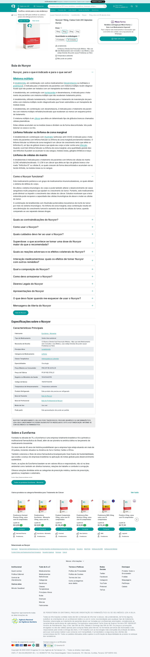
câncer (37, 118)
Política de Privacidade (77, 571)
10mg (58, 31)
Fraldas (125, 577)
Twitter (102, 573)
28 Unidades (72, 40)
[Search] (105, 6)
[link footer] (48, 645)
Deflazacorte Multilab (110, 549)
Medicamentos (44, 571)
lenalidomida (20, 83)
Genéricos (95, 10)
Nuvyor (84, 15)
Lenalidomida (75, 15)
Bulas (41, 596)
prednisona (18, 86)
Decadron (80, 549)
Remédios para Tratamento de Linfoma (57, 15)
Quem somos (16, 571)
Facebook (104, 577)
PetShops (125, 583)
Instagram (104, 580)
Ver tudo (135, 492)
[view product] (21, 506)
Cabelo (124, 587)
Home (15, 15)
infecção (83, 145)
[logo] (13, 6)
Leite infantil (72, 10)
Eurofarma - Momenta (49, 333)
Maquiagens (126, 580)
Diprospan (14, 549)
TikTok (102, 590)
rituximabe (48, 137)
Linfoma (44, 354)
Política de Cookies (76, 574)
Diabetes (53, 10)
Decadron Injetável (48, 552)
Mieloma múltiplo (23, 78)
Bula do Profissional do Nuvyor (52, 401)
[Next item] (137, 519)
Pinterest (103, 587)
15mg (64, 31)
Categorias (43, 580)
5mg (77, 31)
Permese (58, 552)
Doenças (42, 599)
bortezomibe (50, 92)
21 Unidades (60, 40)
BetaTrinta (87, 549)
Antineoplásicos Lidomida (50, 359)
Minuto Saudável (17, 588)
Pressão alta (62, 10)
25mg (71, 31)
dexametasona (70, 83)
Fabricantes (43, 605)
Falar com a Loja (119, 39)
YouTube (103, 583)
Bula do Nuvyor (21, 313)
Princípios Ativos (45, 592)
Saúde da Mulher (83, 10)
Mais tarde (35, 21)
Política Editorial (17, 574)
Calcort (65, 552)
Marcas (42, 602)
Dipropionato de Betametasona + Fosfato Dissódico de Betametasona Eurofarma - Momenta (47, 549)
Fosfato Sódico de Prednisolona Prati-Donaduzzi (26, 552)
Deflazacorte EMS (97, 549)
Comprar (21, 529)
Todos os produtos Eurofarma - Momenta (28, 482)
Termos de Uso (75, 577)
